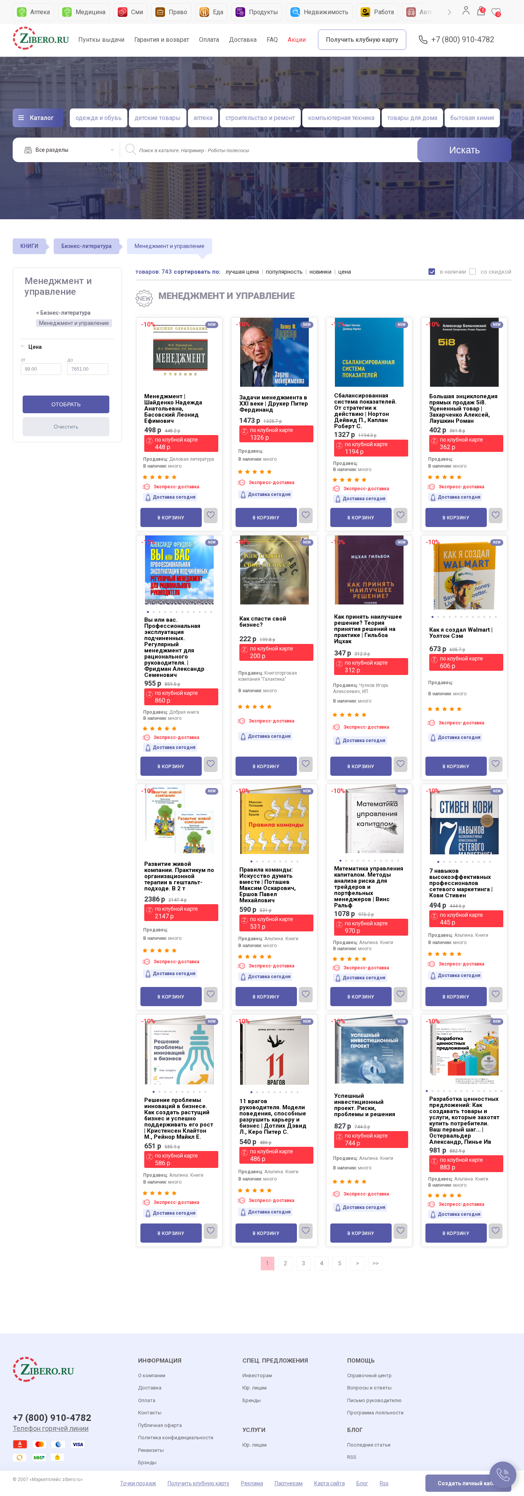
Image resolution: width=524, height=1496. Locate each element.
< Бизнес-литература (63, 313)
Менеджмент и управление (74, 323)
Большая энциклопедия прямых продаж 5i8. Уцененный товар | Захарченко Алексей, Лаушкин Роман (463, 408)
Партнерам (289, 1483)
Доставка (243, 39)
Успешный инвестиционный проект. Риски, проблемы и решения (364, 1105)
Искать (464, 150)
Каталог (42, 118)
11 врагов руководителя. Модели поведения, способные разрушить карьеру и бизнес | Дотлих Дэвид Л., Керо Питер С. (272, 1116)
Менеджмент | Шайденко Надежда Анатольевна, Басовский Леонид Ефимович (173, 408)
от (23, 360)
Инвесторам (257, 1375)
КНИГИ (29, 246)
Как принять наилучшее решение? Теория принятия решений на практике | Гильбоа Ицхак (368, 629)
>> (375, 1263)
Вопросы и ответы (369, 1388)
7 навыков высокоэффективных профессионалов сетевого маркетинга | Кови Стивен (461, 883)
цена (344, 271)
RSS (351, 1457)
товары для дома (412, 118)
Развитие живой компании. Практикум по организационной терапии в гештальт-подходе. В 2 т (179, 876)
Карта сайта (329, 1483)
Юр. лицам (254, 1388)
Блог (362, 1483)
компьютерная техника (341, 118)
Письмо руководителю (374, 1400)
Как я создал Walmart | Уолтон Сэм (461, 632)
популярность (284, 271)
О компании (151, 1375)
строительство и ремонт (260, 118)
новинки (320, 271)
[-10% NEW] (464, 784)
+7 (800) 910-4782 (462, 39)
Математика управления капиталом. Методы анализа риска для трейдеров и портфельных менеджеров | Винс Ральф (368, 887)
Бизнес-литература (86, 246)
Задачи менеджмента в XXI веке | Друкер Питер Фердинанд (273, 403)
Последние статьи (369, 1445)
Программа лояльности (375, 1413)
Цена (35, 347)
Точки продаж (138, 1483)
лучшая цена (242, 271)
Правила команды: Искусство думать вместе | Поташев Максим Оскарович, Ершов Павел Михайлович (267, 885)
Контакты (149, 1413)
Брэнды (147, 1462)
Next (449, 12)
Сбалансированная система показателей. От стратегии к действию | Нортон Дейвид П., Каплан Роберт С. (365, 411)
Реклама (252, 1483)
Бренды (251, 1400)
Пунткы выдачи (101, 39)
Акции (297, 39)
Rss (384, 1483)
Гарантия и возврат (161, 39)
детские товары (158, 118)
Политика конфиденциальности (175, 1437)
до (70, 360)
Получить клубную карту (362, 39)
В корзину (171, 518)
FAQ (272, 39)
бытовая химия (472, 118)
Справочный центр (369, 1375)
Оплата (209, 39)
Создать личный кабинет (471, 1483)
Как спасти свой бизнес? (262, 621)
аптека (203, 118)
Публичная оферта (160, 1425)
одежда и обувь (99, 118)
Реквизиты (151, 1450)
